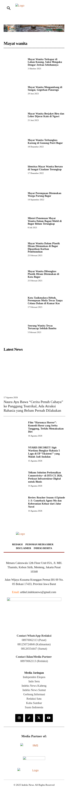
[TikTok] (29, 718)
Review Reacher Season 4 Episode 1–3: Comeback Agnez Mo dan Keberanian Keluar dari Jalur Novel (46, 502)
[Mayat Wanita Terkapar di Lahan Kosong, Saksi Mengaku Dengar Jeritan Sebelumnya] (14, 63)
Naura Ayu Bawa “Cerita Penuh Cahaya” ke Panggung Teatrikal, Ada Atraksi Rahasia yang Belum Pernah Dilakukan (33, 406)
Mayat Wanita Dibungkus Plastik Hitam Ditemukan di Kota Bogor (43, 274)
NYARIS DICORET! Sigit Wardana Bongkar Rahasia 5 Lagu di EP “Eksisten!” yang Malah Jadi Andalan (44, 452)
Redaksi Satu (34, 698)
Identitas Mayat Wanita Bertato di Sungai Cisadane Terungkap (45, 168)
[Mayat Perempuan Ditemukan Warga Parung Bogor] (14, 196)
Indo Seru (34, 681)
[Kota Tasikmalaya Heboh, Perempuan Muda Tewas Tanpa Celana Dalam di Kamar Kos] (14, 302)
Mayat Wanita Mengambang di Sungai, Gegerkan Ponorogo (45, 88)
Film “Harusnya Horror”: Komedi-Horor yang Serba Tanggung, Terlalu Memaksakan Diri (46, 427)
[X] (39, 718)
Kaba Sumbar (34, 703)
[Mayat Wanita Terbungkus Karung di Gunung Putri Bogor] (14, 143)
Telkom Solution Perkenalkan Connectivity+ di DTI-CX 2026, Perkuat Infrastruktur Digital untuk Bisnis (45, 477)
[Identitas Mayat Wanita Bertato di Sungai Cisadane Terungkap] (14, 169)
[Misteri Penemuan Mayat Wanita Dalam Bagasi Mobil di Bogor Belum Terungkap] (14, 222)
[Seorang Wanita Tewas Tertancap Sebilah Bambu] (14, 328)
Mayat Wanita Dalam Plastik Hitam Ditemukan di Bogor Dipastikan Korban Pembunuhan (44, 247)
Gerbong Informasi (34, 694)
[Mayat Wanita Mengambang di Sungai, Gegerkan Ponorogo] (14, 90)
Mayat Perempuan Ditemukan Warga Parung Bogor (44, 194)
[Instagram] (19, 718)
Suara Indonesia (34, 707)
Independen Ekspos (34, 677)
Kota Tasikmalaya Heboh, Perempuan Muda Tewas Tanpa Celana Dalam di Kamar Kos (45, 300)
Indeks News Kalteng (34, 685)
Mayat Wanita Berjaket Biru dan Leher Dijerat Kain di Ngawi (46, 115)
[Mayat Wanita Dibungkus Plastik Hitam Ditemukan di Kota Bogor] (14, 275)
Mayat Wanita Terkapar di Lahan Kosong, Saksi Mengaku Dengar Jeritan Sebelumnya (45, 62)
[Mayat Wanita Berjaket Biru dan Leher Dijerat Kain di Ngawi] (14, 116)
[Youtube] (49, 718)
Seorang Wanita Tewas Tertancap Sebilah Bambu (42, 327)
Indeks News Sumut (34, 690)
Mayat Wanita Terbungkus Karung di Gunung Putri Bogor (45, 141)
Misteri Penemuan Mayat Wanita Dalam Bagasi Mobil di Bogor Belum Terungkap (45, 221)
